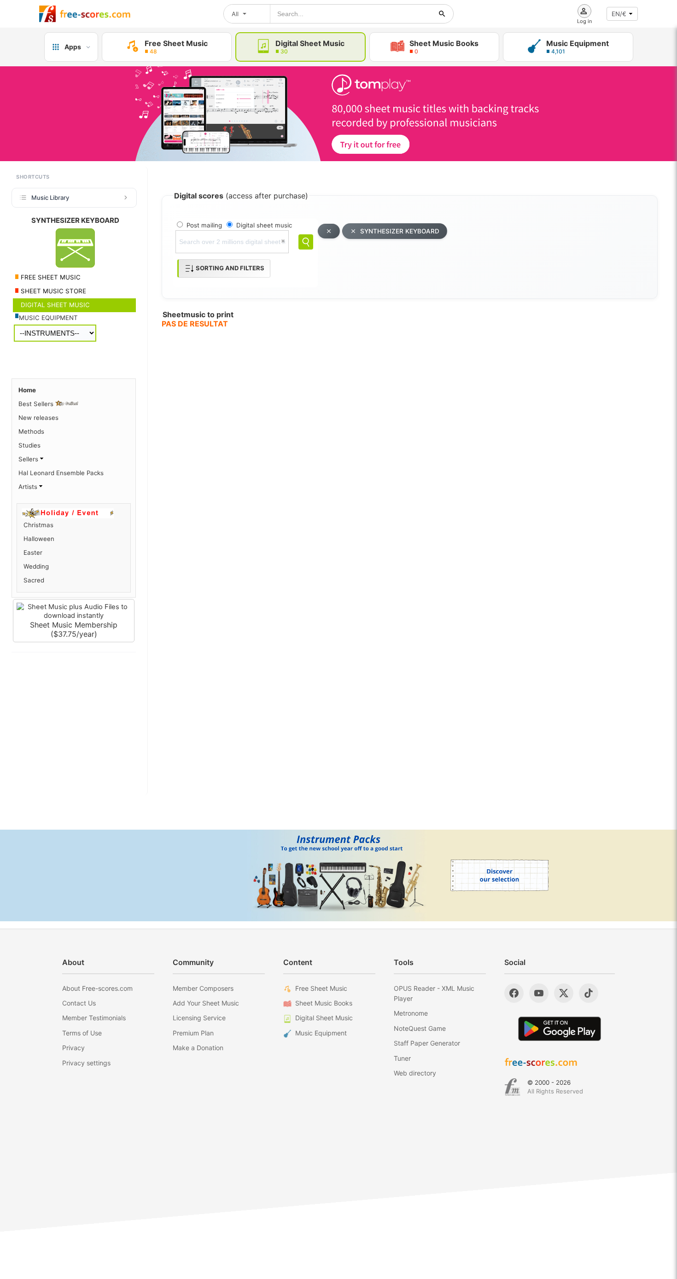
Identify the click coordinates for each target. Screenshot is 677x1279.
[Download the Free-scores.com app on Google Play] (559, 1029)
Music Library (50, 197)
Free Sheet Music (321, 988)
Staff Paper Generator (427, 1043)
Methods (31, 431)
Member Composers (203, 988)
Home (27, 390)
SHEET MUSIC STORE (52, 291)
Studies (29, 445)
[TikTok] (588, 993)
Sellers (29, 459)
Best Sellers (36, 403)
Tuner (402, 1058)
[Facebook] (514, 993)
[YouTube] (539, 993)
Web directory (415, 1073)
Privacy (73, 1048)
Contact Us (79, 1003)
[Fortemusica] (512, 1087)
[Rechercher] (442, 14)
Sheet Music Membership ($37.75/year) (73, 629)
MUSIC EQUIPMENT (48, 317)
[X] (563, 993)
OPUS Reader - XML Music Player (434, 993)
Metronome (411, 1013)
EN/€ (619, 13)
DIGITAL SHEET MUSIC (54, 304)
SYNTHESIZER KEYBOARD (399, 231)
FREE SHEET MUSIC (50, 277)
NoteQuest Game (420, 1028)
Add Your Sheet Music (206, 1003)
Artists (28, 486)
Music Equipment (321, 1033)
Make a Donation (198, 1048)
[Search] (305, 242)
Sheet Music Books (323, 1003)
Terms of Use (82, 1033)
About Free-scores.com (97, 988)
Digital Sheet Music (324, 1018)
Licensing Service (199, 1018)
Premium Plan (193, 1033)
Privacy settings (86, 1063)
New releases (38, 417)
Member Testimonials (94, 1018)
